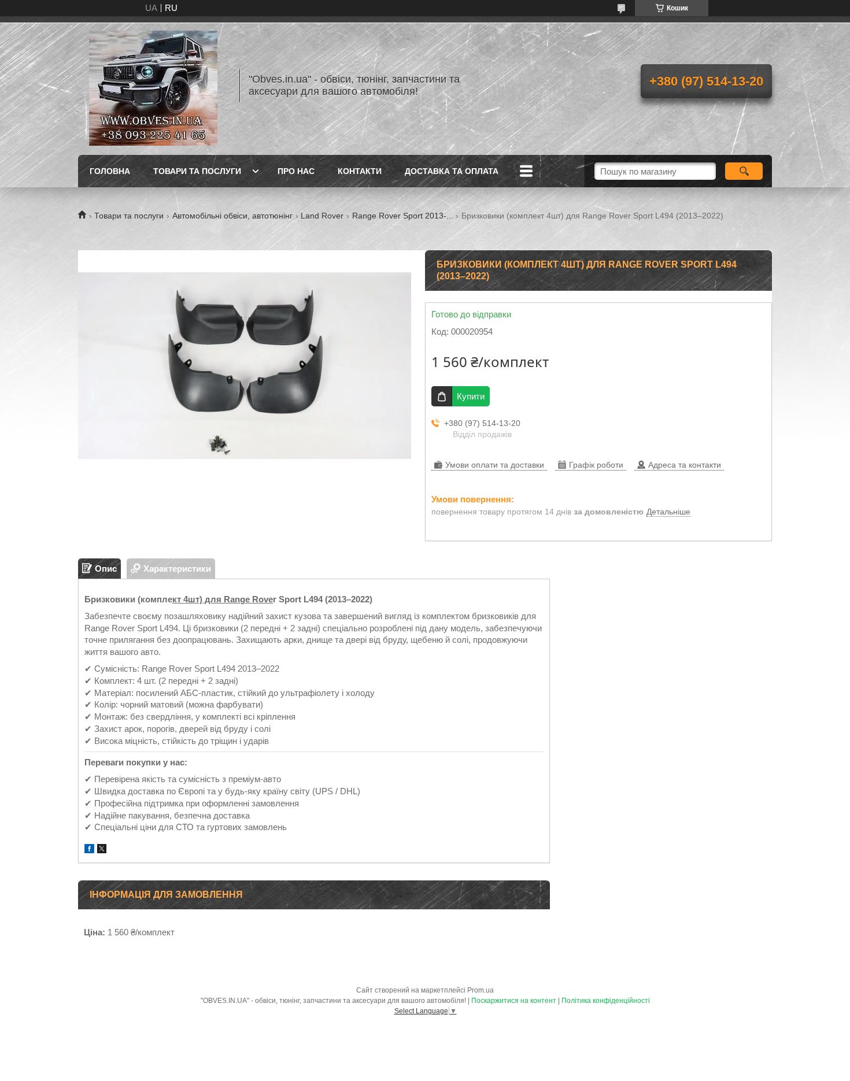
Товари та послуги (197, 171)
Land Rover (322, 215)
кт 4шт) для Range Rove (222, 599)
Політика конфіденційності (605, 1001)
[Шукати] (744, 171)
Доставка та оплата (451, 171)
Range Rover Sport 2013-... (402, 215)
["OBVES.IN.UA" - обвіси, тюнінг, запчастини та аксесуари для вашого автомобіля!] (153, 85)
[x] (101, 850)
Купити (471, 396)
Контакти (360, 171)
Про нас (296, 171)
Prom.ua (480, 990)
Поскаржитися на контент (513, 1001)
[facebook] (89, 850)
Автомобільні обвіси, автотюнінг (232, 215)
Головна (110, 171)
